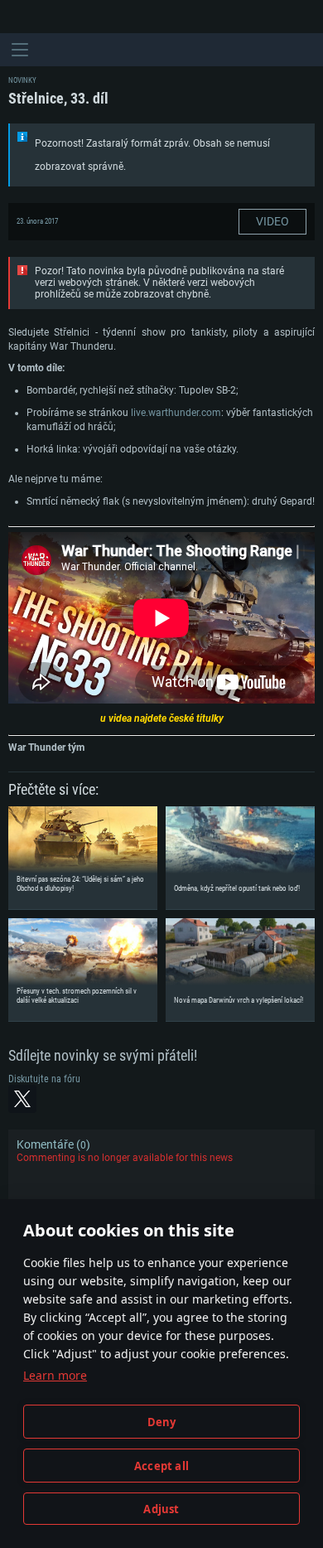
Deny (161, 1422)
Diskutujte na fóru (44, 1079)
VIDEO (272, 221)
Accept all (161, 1466)
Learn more (55, 1375)
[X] (22, 1099)
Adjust (161, 1509)
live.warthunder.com (176, 412)
